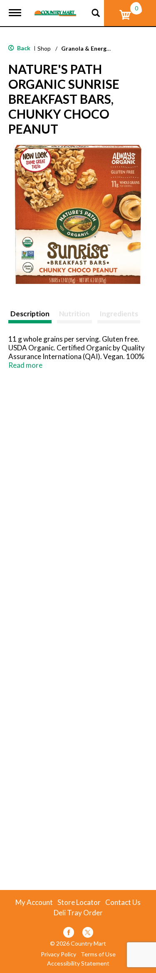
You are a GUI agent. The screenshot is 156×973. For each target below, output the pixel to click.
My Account (34, 902)
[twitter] (87, 933)
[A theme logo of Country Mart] (55, 8)
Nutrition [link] (74, 313)
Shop (44, 48)
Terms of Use (98, 954)
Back (23, 47)
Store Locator (79, 902)
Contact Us (123, 902)
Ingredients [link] (118, 313)
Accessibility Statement (78, 963)
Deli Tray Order (78, 913)
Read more (25, 365)
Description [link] (30, 313)
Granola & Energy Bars (92, 48)
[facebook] (68, 933)
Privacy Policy (58, 954)
